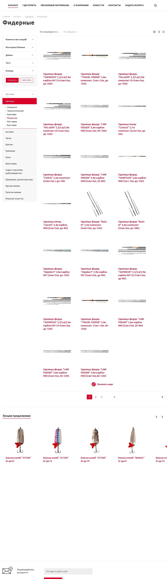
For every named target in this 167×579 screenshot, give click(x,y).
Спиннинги (12, 107)
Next (162, 417)
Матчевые (12, 122)
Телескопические (15, 111)
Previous (156, 417)
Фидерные (12, 118)
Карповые (11, 114)
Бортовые (12, 125)
